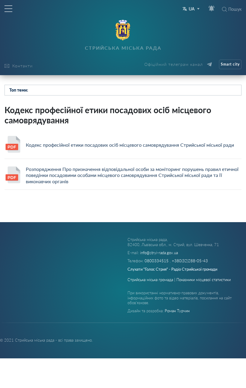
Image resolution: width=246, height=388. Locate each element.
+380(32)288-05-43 (190, 260)
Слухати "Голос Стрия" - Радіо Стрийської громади (172, 269)
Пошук (235, 9)
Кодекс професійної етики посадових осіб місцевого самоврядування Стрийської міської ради (130, 145)
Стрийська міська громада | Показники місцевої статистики (179, 279)
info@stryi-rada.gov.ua (159, 252)
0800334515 (157, 260)
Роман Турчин (177, 310)
